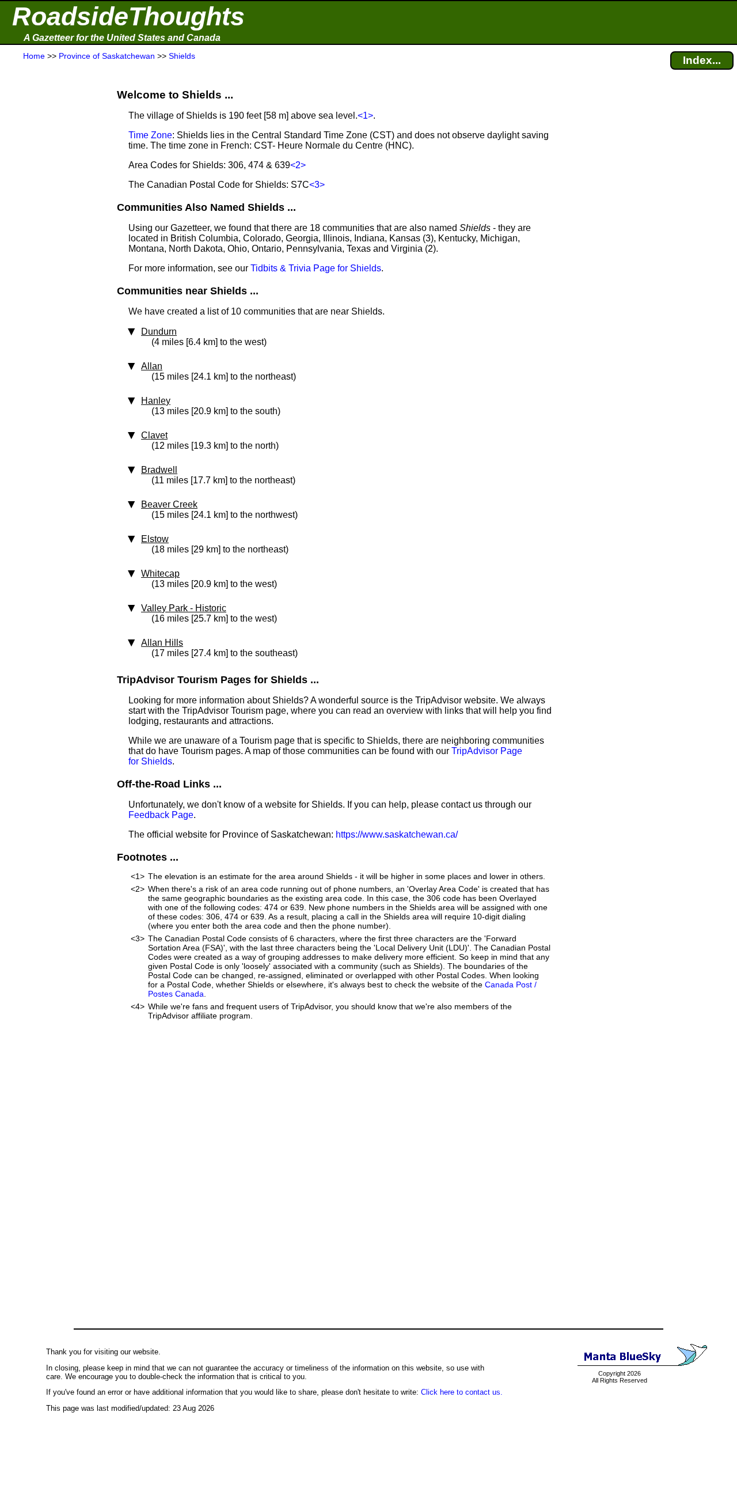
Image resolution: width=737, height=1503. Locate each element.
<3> (317, 185)
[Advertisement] (51, 289)
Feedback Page (160, 815)
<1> (365, 115)
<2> (298, 165)
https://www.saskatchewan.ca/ (397, 834)
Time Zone (150, 135)
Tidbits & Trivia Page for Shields (315, 268)
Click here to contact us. (462, 1392)
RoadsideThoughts (128, 16)
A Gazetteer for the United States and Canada (122, 38)
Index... (702, 60)
